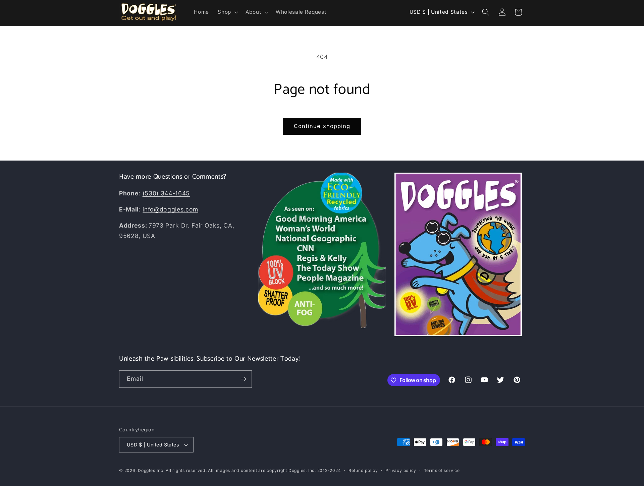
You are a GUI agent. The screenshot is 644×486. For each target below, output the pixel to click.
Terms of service (442, 470)
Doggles (146, 470)
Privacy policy (400, 470)
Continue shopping (322, 126)
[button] (227, 12)
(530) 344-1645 (166, 193)
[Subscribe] (243, 379)
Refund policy (363, 470)
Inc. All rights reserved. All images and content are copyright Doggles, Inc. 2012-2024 (249, 470)
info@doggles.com (170, 209)
